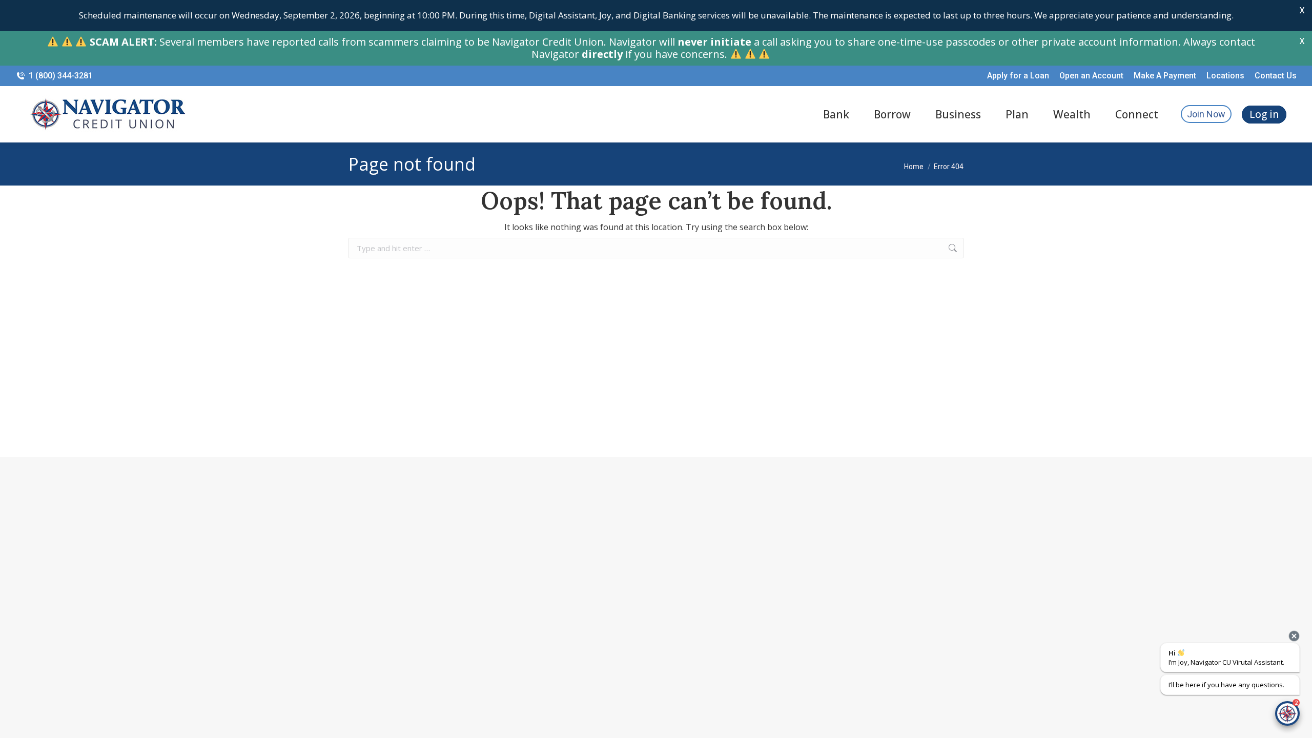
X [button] (1302, 10)
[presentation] (1294, 636)
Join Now (1206, 114)
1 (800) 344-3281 (61, 75)
